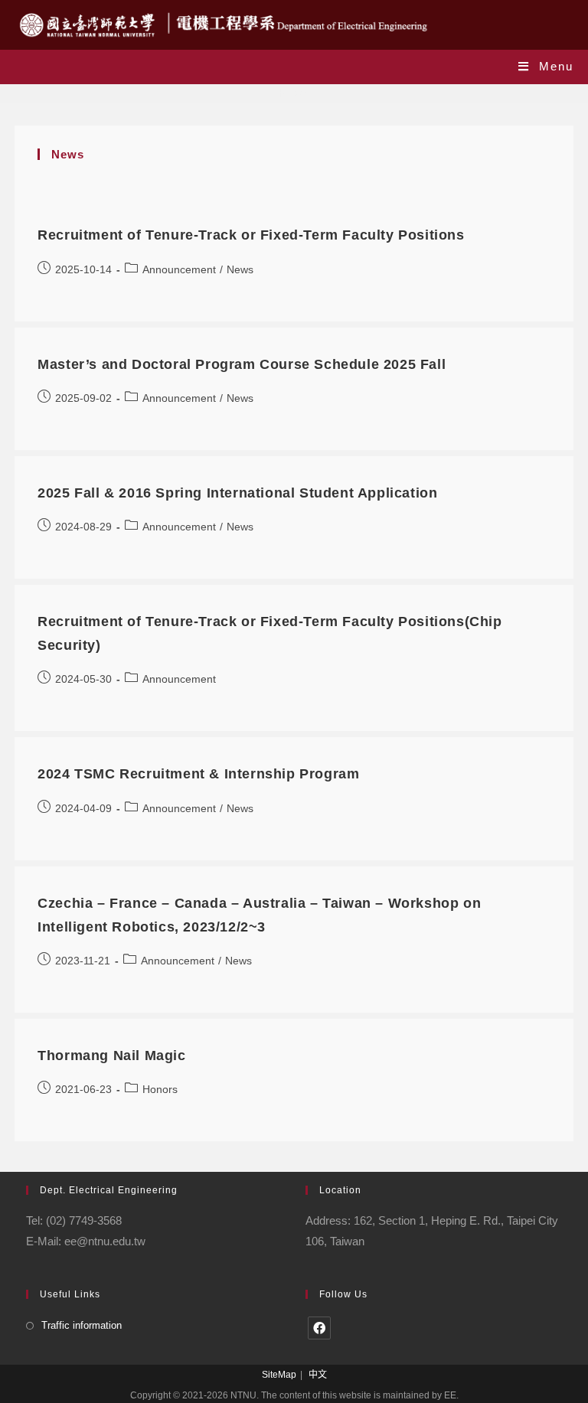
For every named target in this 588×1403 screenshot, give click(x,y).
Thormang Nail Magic (111, 1055)
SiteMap (279, 1374)
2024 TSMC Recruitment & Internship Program (198, 773)
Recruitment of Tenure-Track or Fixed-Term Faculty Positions (251, 235)
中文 (318, 1374)
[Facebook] (319, 1328)
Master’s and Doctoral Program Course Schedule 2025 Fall (242, 364)
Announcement (179, 269)
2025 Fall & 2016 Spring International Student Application (237, 493)
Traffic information (81, 1325)
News (240, 269)
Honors (160, 1089)
